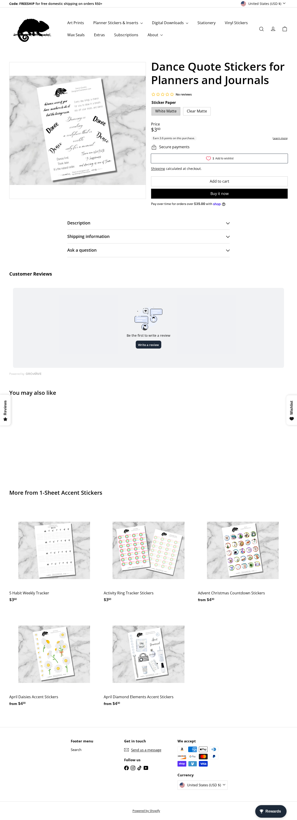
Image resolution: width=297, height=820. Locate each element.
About (153, 34)
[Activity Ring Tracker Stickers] (149, 556)
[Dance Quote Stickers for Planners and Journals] (30, 439)
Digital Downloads (168, 22)
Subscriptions (126, 34)
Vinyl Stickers (236, 22)
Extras (99, 34)
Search (76, 749)
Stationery (206, 22)
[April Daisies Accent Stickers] (54, 660)
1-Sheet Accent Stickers (70, 492)
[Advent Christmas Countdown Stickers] (243, 556)
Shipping (158, 168)
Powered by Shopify (146, 811)
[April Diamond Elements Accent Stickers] (149, 660)
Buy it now (219, 193)
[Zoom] (78, 130)
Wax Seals (76, 34)
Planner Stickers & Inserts (116, 22)
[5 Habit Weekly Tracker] (54, 556)
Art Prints (75, 22)
